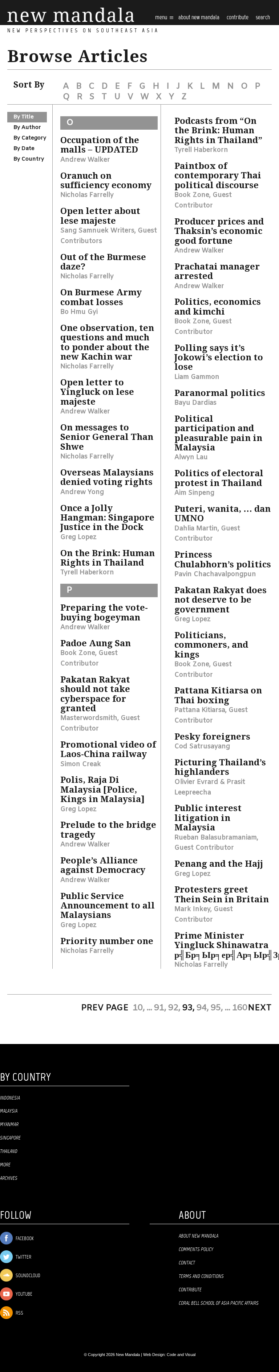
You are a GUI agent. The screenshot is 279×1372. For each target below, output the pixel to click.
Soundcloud (27, 1276)
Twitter (23, 1257)
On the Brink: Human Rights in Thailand (107, 558)
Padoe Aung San (95, 643)
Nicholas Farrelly (87, 195)
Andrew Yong (82, 492)
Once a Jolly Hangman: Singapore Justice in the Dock (107, 518)
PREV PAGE (105, 1008)
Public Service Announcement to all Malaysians (107, 905)
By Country (28, 159)
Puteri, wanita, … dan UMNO (222, 513)
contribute (237, 17)
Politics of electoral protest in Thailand (218, 478)
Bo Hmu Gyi (79, 312)
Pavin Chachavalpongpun (215, 574)
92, (174, 1008)
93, (188, 1008)
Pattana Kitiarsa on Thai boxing (218, 695)
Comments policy (196, 1249)
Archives (8, 1178)
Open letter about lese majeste (100, 216)
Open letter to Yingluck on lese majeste (97, 392)
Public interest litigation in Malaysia (208, 818)
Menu (161, 17)
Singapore (10, 1138)
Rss (19, 1313)
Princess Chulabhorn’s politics (222, 559)
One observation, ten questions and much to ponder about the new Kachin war (107, 342)
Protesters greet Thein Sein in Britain (221, 894)
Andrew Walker (85, 159)
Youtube (23, 1294)
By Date (24, 148)
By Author (27, 127)
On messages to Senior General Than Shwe (106, 437)
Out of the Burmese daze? (103, 262)
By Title (23, 117)
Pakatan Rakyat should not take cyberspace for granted (95, 694)
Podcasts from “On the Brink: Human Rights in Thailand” (218, 130)
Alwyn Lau (191, 457)
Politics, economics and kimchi (217, 306)
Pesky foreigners (212, 737)
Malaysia (8, 1111)
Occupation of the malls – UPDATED (99, 145)
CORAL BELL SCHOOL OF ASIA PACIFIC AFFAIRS (219, 1303)
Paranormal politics (219, 393)
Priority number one (106, 941)
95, (217, 1008)
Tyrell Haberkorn (87, 572)
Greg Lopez (78, 537)
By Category (29, 138)
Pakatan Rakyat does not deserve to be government (220, 600)
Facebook (24, 1239)
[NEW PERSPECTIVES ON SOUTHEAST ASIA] (70, 15)
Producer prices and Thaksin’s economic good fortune (219, 231)
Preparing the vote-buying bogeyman (104, 612)
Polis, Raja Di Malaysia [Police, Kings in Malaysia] (102, 789)
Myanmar (9, 1125)
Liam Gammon (196, 377)
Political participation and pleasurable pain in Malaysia (218, 433)
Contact (187, 1263)
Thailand (8, 1151)
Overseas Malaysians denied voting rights (107, 477)
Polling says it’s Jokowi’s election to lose (218, 357)
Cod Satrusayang (202, 746)
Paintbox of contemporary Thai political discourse (217, 175)
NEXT (260, 1008)
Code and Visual (181, 1354)
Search (263, 17)
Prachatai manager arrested (217, 271)
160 (239, 1008)
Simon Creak (80, 764)
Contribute (190, 1290)
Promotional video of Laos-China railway (108, 749)
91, (160, 1008)
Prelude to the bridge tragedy (108, 829)
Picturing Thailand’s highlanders (220, 767)
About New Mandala (198, 17)
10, (139, 1008)
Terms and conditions (201, 1276)
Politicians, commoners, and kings (211, 645)
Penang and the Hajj (218, 864)
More (5, 1165)
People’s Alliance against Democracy (102, 865)
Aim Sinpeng (194, 493)
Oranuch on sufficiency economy (105, 180)
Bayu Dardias (195, 402)
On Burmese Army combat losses (101, 297)
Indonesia (10, 1098)
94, (203, 1008)
